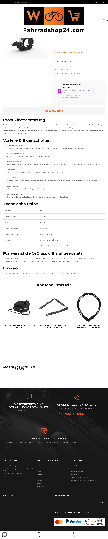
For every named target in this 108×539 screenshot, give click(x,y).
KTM (38, 466)
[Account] (39, 533)
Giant (39, 472)
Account (39, 536)
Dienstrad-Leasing (9, 466)
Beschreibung (54, 111)
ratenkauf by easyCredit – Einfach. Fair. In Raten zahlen (19, 470)
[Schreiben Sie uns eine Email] (44, 431)
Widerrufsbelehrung (77, 472)
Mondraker (40, 475)
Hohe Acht (40, 486)
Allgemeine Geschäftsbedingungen (83, 481)
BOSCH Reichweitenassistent (13, 473)
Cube (38, 469)
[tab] (54, 111)
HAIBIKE (40, 484)
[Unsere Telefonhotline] (77, 397)
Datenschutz (75, 466)
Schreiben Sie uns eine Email (44, 438)
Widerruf (74, 475)
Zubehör (79, 73)
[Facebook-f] (103, 2)
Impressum (74, 469)
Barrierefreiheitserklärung (80, 478)
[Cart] (74, 533)
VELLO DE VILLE (42, 489)
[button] (4, 534)
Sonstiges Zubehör (68, 73)
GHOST (39, 478)
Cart (74, 536)
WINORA (40, 481)
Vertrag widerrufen (95, 21)
